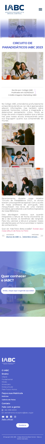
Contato (6, 403)
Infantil (4, 377)
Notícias (5, 396)
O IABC (5, 370)
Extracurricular (7, 387)
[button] (40, 9)
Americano (6, 384)
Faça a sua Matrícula (12, 393)
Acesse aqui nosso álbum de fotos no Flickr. (22, 230)
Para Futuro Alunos (9, 389)
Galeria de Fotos (9, 400)
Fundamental (7, 379)
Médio (4, 382)
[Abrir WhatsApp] (39, 438)
